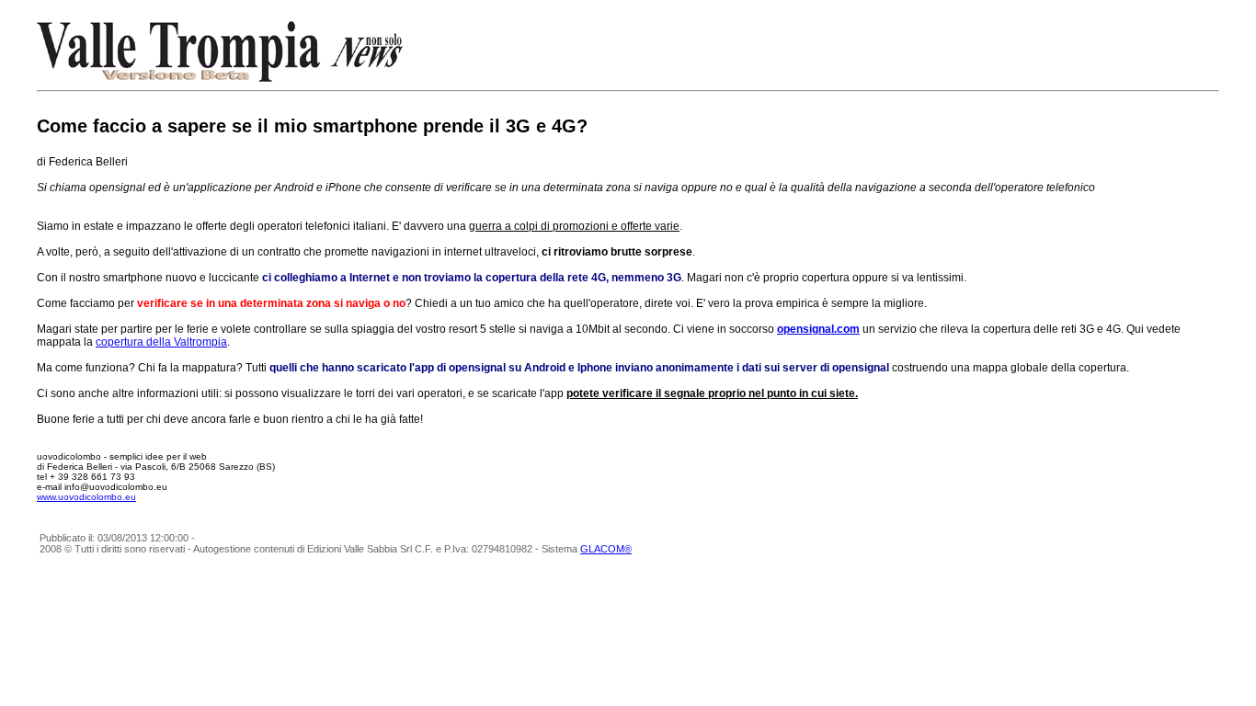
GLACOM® (606, 548)
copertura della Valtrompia (161, 342)
